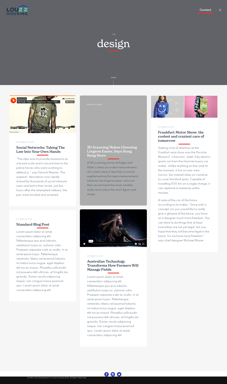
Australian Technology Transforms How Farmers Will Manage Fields (112, 265)
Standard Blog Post (32, 224)
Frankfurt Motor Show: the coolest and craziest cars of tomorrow (181, 136)
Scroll (113, 77)
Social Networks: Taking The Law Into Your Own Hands (40, 149)
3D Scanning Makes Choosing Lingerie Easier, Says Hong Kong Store (112, 151)
